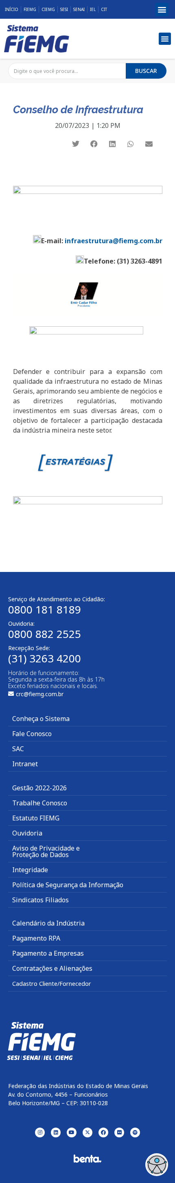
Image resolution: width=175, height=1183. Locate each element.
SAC (18, 748)
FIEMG (30, 9)
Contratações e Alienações (52, 968)
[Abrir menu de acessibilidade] (157, 1164)
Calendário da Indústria (48, 923)
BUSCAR (146, 71)
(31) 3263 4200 (44, 658)
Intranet (25, 763)
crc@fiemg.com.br (39, 694)
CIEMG (48, 9)
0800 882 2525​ (44, 634)
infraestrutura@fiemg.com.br (113, 240)
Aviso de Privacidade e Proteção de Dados (46, 851)
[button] (161, 9)
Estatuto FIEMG (35, 818)
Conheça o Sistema (41, 718)
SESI (64, 9)
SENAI (79, 9)
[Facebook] (103, 1132)
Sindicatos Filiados (40, 899)
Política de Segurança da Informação (67, 884)
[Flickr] (119, 1132)
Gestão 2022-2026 (39, 787)
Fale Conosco (32, 733)
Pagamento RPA (36, 938)
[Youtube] (72, 1132)
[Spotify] (135, 1132)
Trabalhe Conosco (39, 802)
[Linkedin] (56, 1132)
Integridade (30, 869)
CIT (104, 9)
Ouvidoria (27, 833)
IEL (93, 9)
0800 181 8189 (44, 609)
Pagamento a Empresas (48, 953)
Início (11, 9)
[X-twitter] (87, 1132)
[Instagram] (40, 1132)
